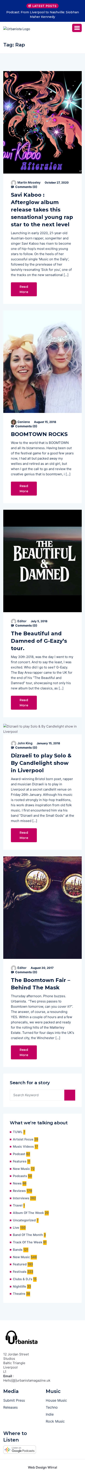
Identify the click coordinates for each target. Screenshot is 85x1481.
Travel (17, 1205)
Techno (52, 1407)
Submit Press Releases (14, 1403)
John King (24, 743)
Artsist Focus (23, 1139)
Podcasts (20, 1176)
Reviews (19, 1191)
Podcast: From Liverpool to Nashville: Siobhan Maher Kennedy (42, 14)
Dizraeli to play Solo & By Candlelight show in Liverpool (41, 763)
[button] (77, 28)
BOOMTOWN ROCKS (39, 434)
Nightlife (19, 1286)
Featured (20, 1264)
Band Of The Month (28, 1235)
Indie (50, 1414)
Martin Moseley (29, 182)
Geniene (23, 422)
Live (16, 1228)
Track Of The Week (27, 1242)
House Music (56, 1400)
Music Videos (23, 1147)
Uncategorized (24, 1220)
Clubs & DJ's (22, 1279)
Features (19, 1161)
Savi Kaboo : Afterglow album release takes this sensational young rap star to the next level (42, 210)
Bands (17, 1250)
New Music (21, 1169)
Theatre (19, 1294)
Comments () (26, 187)
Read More (24, 289)
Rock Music (55, 1421)
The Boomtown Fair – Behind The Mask (40, 984)
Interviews (21, 1198)
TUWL (17, 1132)
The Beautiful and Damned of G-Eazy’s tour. (39, 640)
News (17, 1183)
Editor (22, 621)
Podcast (19, 1154)
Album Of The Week (28, 1213)
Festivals (19, 1272)
